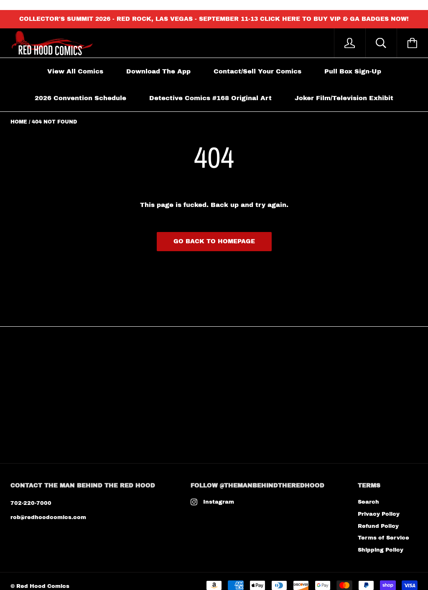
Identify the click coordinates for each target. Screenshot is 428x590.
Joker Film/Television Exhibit (344, 98)
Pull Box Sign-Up (352, 71)
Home (18, 122)
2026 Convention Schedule (80, 98)
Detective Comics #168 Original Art (210, 98)
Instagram (218, 502)
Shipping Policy (380, 550)
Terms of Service (383, 538)
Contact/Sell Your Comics (257, 71)
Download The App (158, 71)
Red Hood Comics (42, 586)
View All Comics (75, 71)
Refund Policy (378, 526)
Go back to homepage (214, 241)
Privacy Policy (379, 514)
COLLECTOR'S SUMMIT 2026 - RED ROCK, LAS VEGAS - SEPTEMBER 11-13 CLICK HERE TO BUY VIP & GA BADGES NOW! (214, 19)
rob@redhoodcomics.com (48, 517)
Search (368, 502)
